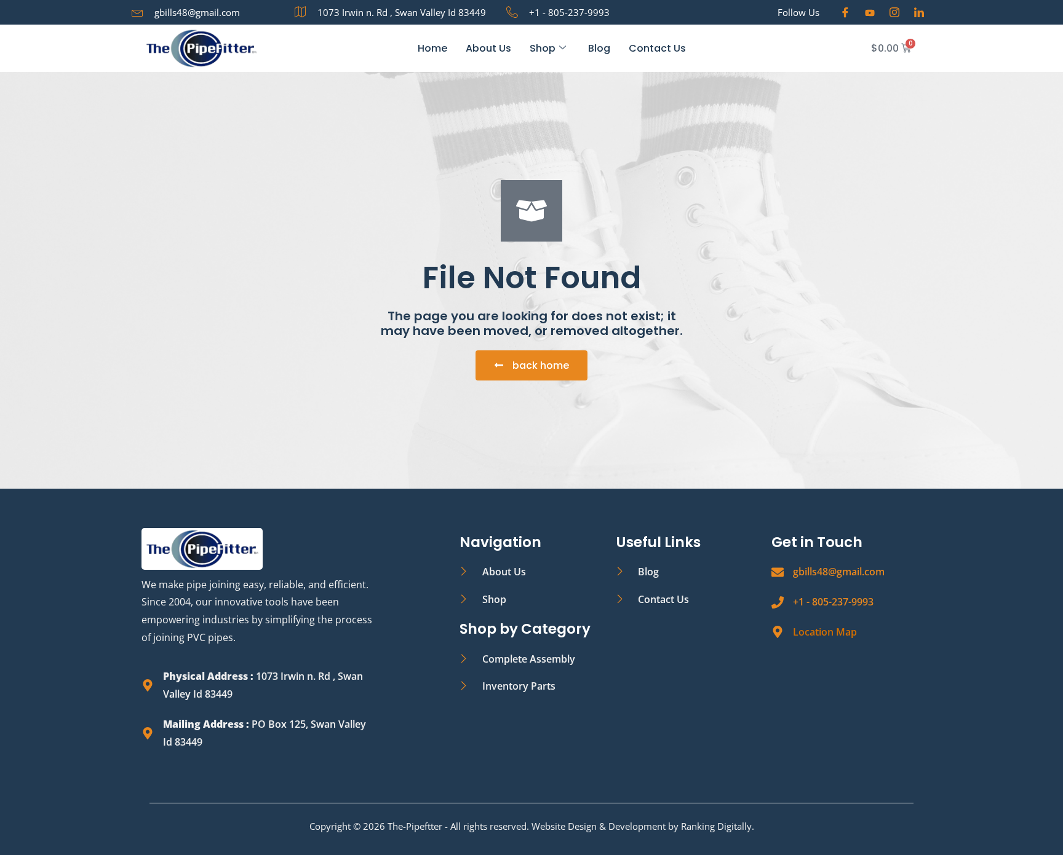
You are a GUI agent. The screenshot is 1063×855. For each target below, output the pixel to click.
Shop (542, 48)
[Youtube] (870, 12)
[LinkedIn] (919, 12)
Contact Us (657, 48)
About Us (488, 48)
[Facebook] (845, 12)
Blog (599, 48)
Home (432, 48)
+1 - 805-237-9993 (833, 602)
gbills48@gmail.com (839, 571)
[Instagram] (894, 12)
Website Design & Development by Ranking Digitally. (643, 826)
